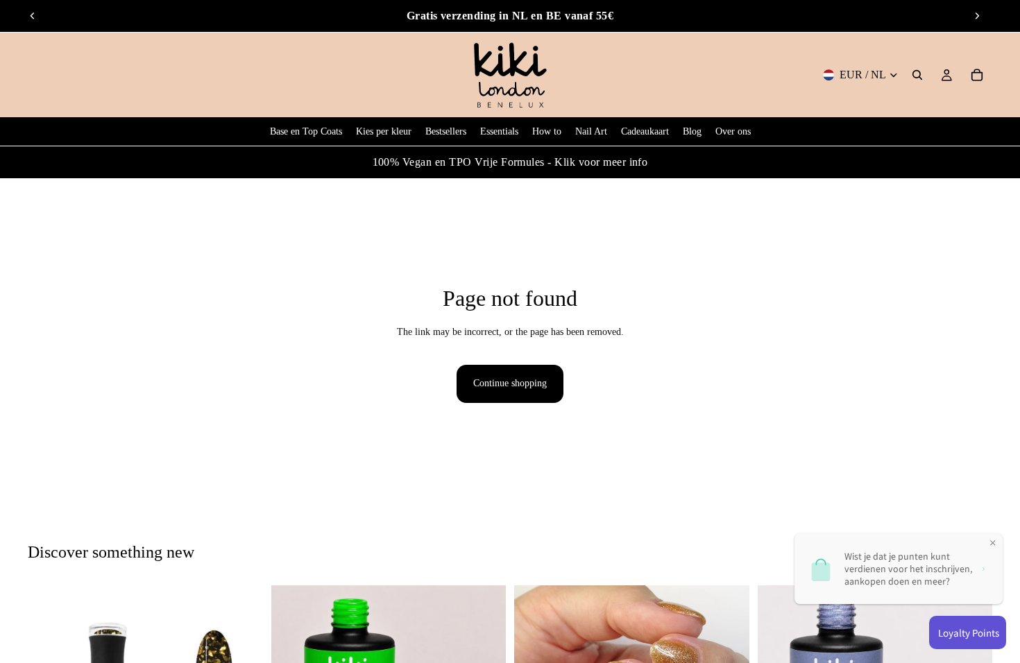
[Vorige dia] (32, 16)
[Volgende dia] (977, 16)
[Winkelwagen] (977, 75)
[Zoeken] (917, 75)
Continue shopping (510, 383)
